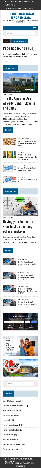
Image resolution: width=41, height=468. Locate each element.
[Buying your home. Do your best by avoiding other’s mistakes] (20, 214)
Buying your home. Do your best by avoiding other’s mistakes (18, 226)
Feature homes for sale (10, 410)
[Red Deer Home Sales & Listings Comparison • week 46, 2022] (9, 277)
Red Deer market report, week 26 (27, 180)
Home (6, 1)
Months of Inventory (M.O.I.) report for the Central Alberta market (27, 143)
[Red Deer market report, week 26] (9, 181)
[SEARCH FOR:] (20, 33)
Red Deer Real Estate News (12, 444)
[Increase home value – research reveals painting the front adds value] (9, 157)
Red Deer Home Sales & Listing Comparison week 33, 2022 (27, 264)
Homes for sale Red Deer (11, 430)
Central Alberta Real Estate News (13, 405)
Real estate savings (9, 434)
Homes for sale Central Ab (11, 425)
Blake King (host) (10, 5)
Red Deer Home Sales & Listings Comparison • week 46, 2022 (27, 277)
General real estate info (11, 415)
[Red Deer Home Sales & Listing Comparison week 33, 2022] (9, 264)
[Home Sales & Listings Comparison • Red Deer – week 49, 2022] (9, 291)
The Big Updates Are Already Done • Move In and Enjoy (19, 103)
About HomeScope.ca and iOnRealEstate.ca (23, 1)
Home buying (7, 420)
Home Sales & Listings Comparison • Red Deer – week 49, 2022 (28, 291)
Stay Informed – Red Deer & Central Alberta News (19, 8)
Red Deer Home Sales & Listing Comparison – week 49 (27, 303)
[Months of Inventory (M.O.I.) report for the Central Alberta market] (9, 143)
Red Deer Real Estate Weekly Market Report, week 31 (27, 169)
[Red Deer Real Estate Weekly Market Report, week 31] (9, 170)
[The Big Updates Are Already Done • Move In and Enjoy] (20, 91)
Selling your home (9, 449)
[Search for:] (17, 61)
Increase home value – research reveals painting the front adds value (27, 157)
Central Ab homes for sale (11, 401)
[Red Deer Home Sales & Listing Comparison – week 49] (9, 304)
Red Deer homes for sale (11, 439)
